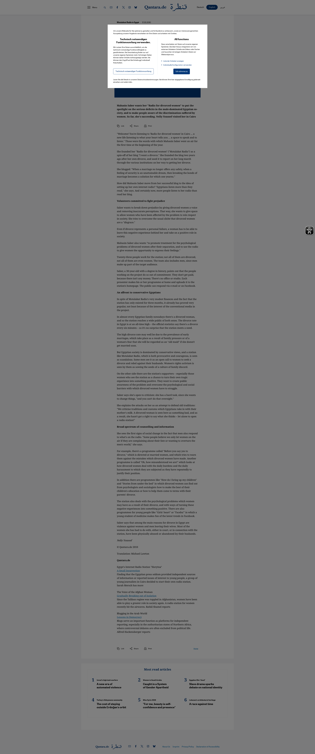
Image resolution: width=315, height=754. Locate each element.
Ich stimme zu (182, 71)
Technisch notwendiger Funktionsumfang (133, 71)
